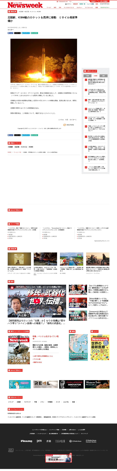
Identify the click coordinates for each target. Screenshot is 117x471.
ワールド (49, 7)
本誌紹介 (93, 1)
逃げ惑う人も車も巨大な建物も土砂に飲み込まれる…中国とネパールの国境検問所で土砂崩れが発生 (96, 138)
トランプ (10, 402)
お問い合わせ (72, 429)
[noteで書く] (34, 33)
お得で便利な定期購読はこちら (43, 356)
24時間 (95, 75)
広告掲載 (64, 429)
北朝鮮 (19, 402)
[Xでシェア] (17, 33)
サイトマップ (84, 433)
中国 (35, 402)
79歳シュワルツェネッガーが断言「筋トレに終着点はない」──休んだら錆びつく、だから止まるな (97, 128)
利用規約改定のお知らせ (14, 413)
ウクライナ (27, 402)
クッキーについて (42, 433)
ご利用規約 (32, 433)
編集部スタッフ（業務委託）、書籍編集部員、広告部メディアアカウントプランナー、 (50, 417)
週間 (103, 75)
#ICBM (39, 11)
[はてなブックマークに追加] (26, 33)
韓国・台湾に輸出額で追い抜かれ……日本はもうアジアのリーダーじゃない (96, 101)
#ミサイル (33, 11)
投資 (73, 402)
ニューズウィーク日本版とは (39, 429)
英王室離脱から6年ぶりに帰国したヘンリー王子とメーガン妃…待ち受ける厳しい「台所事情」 (97, 158)
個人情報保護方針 (53, 433)
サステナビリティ (105, 7)
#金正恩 (26, 11)
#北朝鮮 (21, 11)
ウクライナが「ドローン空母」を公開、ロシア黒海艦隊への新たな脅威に (96, 119)
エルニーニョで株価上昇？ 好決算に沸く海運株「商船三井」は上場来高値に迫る (96, 110)
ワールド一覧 (17, 152)
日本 (60, 7)
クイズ (58, 402)
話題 (97, 7)
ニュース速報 (90, 4)
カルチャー (79, 7)
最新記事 (75, 4)
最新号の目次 (37, 362)
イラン (42, 402)
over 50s (66, 402)
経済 (55, 7)
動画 (97, 4)
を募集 (93, 417)
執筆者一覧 (82, 4)
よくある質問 (81, 429)
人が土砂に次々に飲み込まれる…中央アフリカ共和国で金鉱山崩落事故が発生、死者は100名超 (97, 92)
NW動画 (50, 402)
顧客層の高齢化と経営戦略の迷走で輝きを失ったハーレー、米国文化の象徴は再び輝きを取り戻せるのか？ (96, 82)
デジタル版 (36, 359)
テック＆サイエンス (69, 7)
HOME (9, 152)
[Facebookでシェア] (10, 33)
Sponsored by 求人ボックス (101, 241)
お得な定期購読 (103, 1)
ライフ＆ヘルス (89, 7)
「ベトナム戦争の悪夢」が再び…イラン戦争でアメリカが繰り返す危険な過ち (96, 168)
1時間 (87, 75)
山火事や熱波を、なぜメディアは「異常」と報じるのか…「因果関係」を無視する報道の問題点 (96, 149)
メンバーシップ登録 (54, 429)
